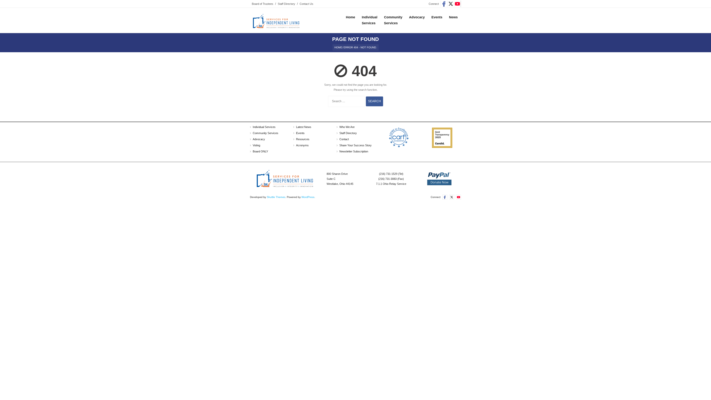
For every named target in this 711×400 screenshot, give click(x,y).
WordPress (307, 197)
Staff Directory (286, 3)
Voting (256, 145)
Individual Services (264, 127)
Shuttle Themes (276, 197)
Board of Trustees (262, 3)
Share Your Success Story (355, 145)
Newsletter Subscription (353, 151)
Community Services (265, 133)
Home (338, 47)
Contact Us (306, 3)
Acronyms (302, 145)
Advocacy (259, 139)
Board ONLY (260, 151)
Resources (302, 139)
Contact (344, 139)
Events (300, 133)
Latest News (303, 127)
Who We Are (347, 127)
